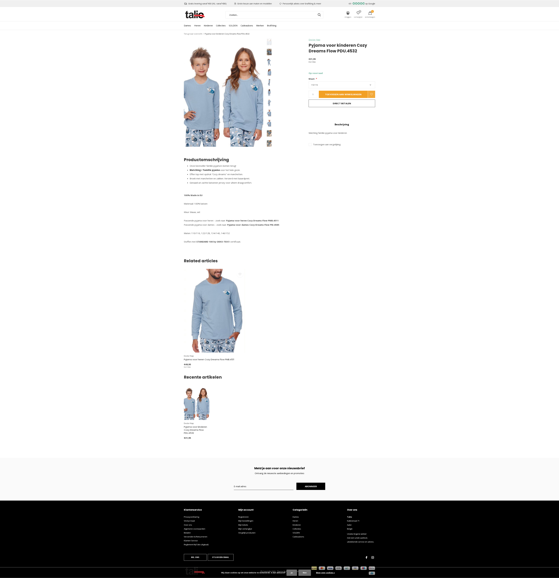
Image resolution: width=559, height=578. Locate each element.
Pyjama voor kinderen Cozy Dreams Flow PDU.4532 (195, 429)
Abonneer (311, 486)
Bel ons (195, 557)
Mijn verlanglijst (245, 528)
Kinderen (208, 25)
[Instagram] (372, 557)
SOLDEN (233, 25)
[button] (288, 42)
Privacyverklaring (191, 517)
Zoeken (319, 14)
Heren (197, 25)
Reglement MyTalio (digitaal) (196, 544)
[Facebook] (366, 557)
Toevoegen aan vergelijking (327, 144)
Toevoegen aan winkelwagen (343, 94)
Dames (187, 25)
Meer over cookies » (325, 572)
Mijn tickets (243, 525)
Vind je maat (189, 520)
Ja (292, 572)
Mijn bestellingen (245, 520)
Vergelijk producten (246, 532)
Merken (260, 25)
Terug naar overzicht (193, 33)
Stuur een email (220, 557)
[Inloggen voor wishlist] (371, 94)
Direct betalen (342, 103)
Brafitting (271, 25)
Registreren (243, 517)
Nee (305, 572)
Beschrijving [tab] (342, 124)
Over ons (188, 525)
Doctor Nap (314, 39)
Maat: (313, 78)
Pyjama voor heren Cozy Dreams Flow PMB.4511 (209, 359)
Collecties (221, 25)
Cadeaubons (247, 25)
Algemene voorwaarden (194, 528)
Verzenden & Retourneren (195, 536)
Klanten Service (191, 540)
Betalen (187, 532)
